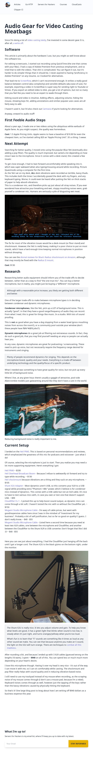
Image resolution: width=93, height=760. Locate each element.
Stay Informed (78, 743)
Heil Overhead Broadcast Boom (20, 473)
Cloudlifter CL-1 (12, 501)
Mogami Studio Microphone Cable (21, 510)
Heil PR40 (24, 451)
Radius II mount (45, 260)
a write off (18, 43)
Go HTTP (29, 4)
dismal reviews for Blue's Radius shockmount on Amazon (47, 257)
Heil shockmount (13, 479)
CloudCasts (77, 4)
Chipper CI (18, 9)
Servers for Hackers (46, 4)
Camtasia (47, 108)
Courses (63, 4)
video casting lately (36, 40)
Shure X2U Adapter (14, 485)
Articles (17, 4)
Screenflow (26, 80)
